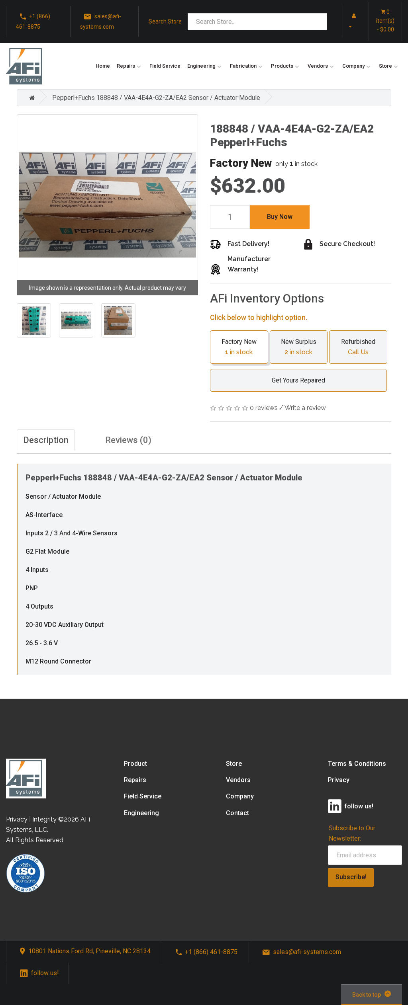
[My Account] (353, 21)
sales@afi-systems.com (100, 21)
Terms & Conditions (357, 763)
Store (385, 66)
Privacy (338, 780)
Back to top (366, 994)
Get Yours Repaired (298, 380)
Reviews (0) (128, 440)
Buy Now (279, 217)
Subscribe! (351, 877)
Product (135, 763)
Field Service (164, 66)
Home (103, 66)
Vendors (318, 66)
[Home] (30, 97)
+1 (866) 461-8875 (33, 21)
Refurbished (358, 346)
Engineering (201, 66)
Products (282, 66)
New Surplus (298, 346)
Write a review (305, 408)
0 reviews (264, 408)
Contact (237, 813)
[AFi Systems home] (26, 778)
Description (46, 440)
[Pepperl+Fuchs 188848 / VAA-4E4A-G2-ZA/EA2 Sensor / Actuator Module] (107, 204)
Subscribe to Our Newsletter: (352, 833)
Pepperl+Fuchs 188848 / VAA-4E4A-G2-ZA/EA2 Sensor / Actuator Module (156, 97)
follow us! (45, 973)
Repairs (126, 66)
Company (353, 66)
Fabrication (243, 66)
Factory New (239, 346)
